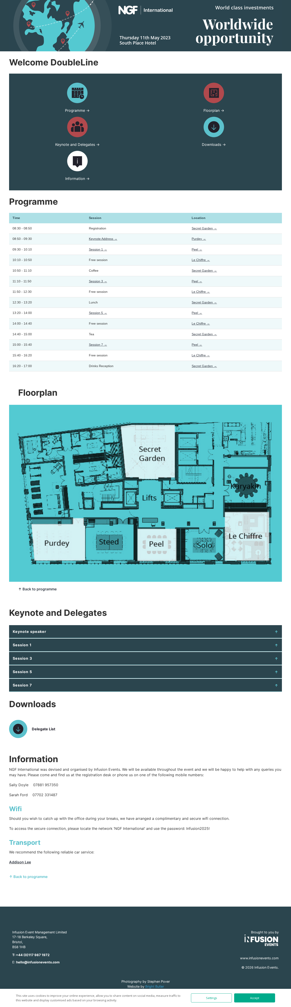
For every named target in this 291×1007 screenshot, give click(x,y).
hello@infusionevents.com (38, 962)
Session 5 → (98, 313)
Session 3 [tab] (22, 658)
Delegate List (43, 729)
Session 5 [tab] (22, 671)
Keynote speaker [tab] (29, 631)
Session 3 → (98, 281)
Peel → (197, 249)
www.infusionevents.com (259, 958)
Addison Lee (20, 862)
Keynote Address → (103, 239)
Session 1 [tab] (22, 645)
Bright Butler (154, 986)
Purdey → (199, 239)
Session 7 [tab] (22, 685)
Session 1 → (98, 249)
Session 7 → (98, 344)
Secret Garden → (204, 228)
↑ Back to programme (37, 589)
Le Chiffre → (201, 260)
